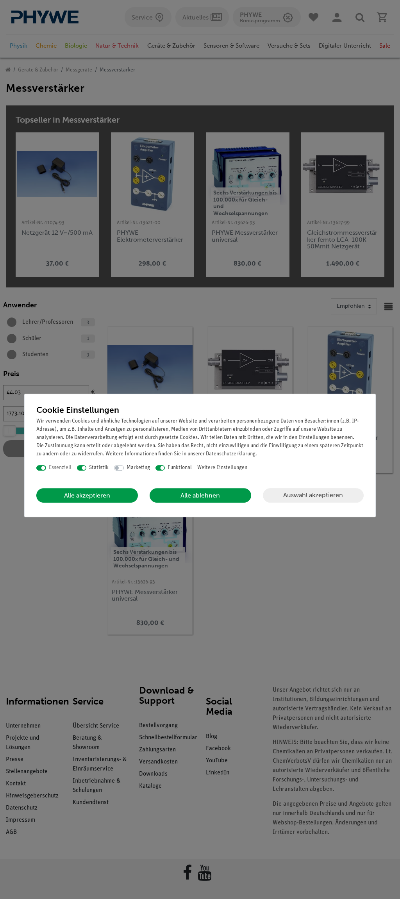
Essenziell (60, 468)
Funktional (180, 468)
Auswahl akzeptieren (313, 495)
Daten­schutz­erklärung (230, 454)
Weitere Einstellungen (222, 468)
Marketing (138, 468)
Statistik (99, 468)
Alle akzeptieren (87, 495)
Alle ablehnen (200, 495)
